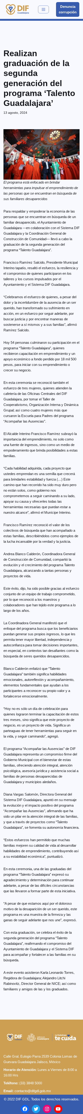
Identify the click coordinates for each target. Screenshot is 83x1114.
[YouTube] (58, 1109)
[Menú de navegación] (43, 9)
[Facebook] (25, 1109)
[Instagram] (47, 1109)
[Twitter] (36, 1109)
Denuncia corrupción (68, 9)
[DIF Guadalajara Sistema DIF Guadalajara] (17, 9)
